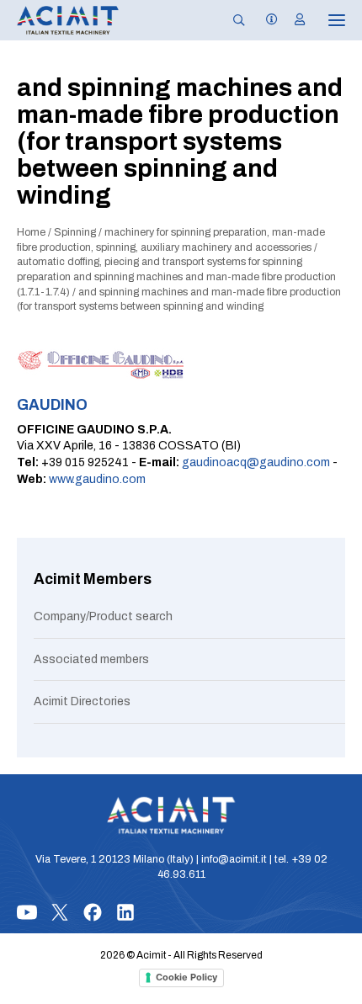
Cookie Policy (186, 977)
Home (31, 232)
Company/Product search (103, 616)
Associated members (91, 659)
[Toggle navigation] (325, 20)
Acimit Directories (82, 701)
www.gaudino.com (97, 479)
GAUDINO (52, 405)
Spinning (75, 232)
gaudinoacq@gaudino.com (256, 462)
